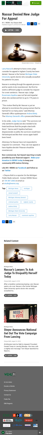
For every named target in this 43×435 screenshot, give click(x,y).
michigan (27, 188)
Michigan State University (16, 211)
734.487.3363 (9, 181)
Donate (36, 3)
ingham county (28, 202)
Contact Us (7, 395)
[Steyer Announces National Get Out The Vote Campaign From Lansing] (20, 313)
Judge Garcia (17, 121)
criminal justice (13, 202)
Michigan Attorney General (17, 197)
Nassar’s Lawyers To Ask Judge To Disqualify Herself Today (20, 273)
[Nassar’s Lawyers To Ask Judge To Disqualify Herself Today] (20, 253)
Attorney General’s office (15, 116)
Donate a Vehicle (9, 386)
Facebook (22, 168)
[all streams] (40, 432)
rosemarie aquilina (28, 215)
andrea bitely (12, 206)
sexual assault (13, 193)
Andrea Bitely (31, 113)
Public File (7, 399)
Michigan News (13, 188)
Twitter (7, 170)
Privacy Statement (10, 390)
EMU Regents (8, 403)
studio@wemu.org (11, 183)
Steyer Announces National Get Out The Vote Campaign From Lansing (20, 333)
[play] (3, 432)
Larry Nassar (7, 69)
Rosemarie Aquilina (10, 95)
